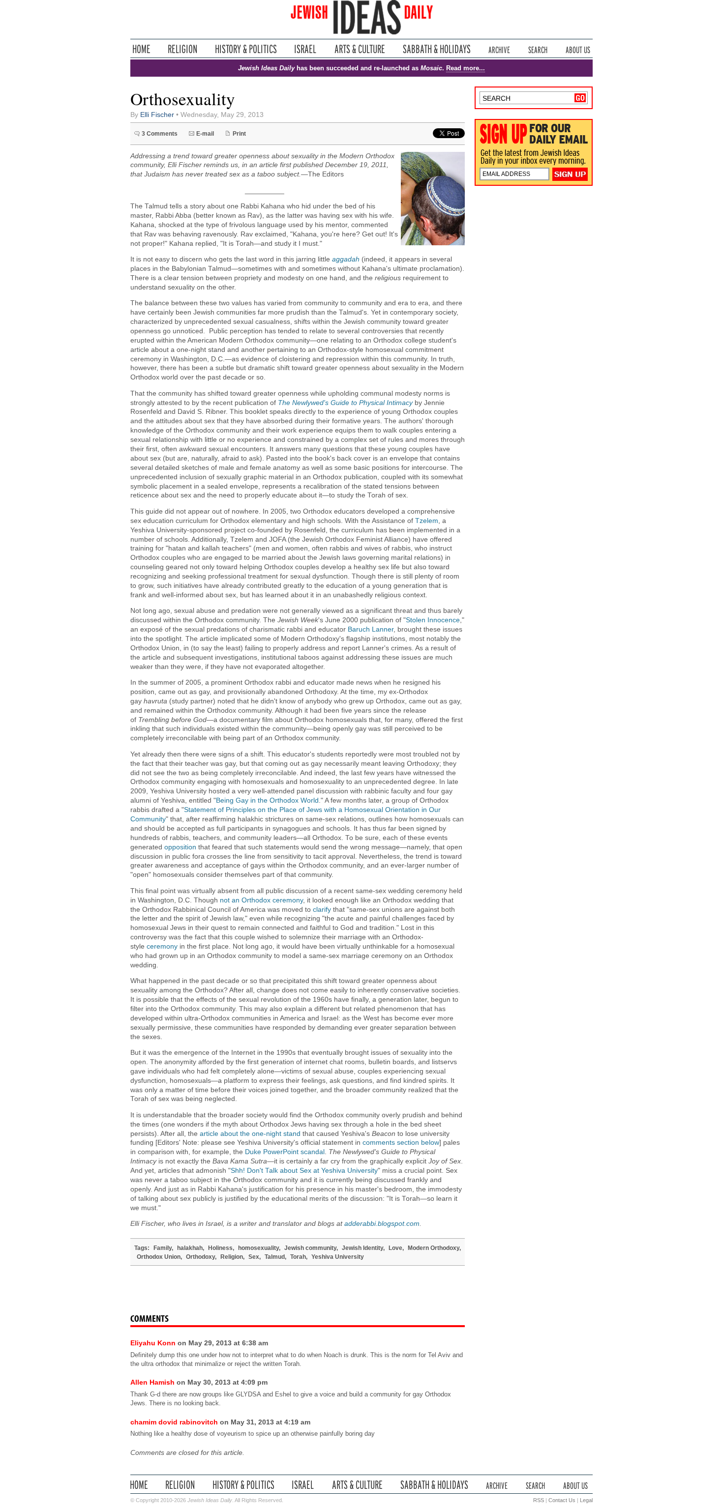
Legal (586, 1500)
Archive (499, 49)
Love (395, 1248)
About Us (578, 49)
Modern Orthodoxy (433, 1248)
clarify (322, 909)
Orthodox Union (159, 1256)
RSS (538, 1500)
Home (141, 49)
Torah (298, 1256)
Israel (305, 49)
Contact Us (561, 1500)
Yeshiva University (337, 1256)
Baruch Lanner (370, 629)
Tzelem (426, 520)
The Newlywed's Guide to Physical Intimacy (345, 402)
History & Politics (245, 49)
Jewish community (310, 1248)
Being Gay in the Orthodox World (267, 800)
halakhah (190, 1248)
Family (162, 1248)
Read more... (465, 68)
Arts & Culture (359, 49)
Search (537, 49)
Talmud (275, 1256)
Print (239, 133)
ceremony (162, 946)
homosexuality (258, 1248)
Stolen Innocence (433, 620)
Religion (182, 49)
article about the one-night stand (250, 1133)
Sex (253, 1256)
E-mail (205, 133)
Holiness (220, 1248)
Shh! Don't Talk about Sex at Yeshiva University (304, 1170)
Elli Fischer (157, 114)
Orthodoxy (200, 1256)
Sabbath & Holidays (436, 49)
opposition (180, 847)
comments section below (400, 1142)
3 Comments (160, 133)
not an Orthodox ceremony (261, 900)
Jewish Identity (362, 1248)
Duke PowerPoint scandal (285, 1152)
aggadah (346, 259)
